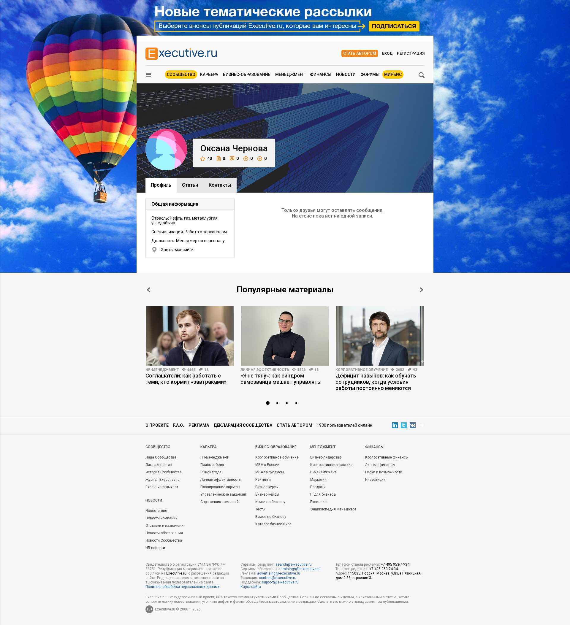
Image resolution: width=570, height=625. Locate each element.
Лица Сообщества (160, 457)
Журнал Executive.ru (162, 480)
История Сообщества (163, 472)
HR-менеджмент (162, 370)
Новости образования (164, 533)
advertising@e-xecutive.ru (278, 573)
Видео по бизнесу (270, 517)
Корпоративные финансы (386, 457)
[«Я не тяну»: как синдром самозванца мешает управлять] (285, 336)
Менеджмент (290, 74)
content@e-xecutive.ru (277, 578)
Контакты (220, 185)
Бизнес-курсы (266, 487)
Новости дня (156, 511)
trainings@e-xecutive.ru (301, 569)
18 (206, 370)
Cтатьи (190, 185)
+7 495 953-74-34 (395, 564)
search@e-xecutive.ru (294, 564)
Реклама (199, 425)
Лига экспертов (158, 465)
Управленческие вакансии (223, 494)
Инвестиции (375, 480)
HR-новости (155, 548)
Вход (387, 53)
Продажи (318, 487)
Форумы (369, 74)
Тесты (260, 509)
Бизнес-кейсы (267, 494)
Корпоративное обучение (361, 370)
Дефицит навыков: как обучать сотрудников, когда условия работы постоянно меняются (375, 381)
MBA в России (267, 465)
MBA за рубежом (269, 472)
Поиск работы (212, 465)
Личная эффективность (264, 370)
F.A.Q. (178, 425)
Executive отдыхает (161, 487)
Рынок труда (210, 472)
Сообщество (181, 74)
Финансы (320, 74)
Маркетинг (319, 480)
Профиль (161, 185)
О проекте (157, 425)
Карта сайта (250, 587)
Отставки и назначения (165, 526)
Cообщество (157, 447)
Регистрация (411, 53)
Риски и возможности (383, 472)
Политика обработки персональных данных (182, 587)
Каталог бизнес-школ (273, 524)
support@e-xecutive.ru (280, 582)
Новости (346, 74)
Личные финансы (380, 465)
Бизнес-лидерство (325, 457)
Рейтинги (263, 480)
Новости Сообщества (163, 540)
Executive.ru (176, 573)
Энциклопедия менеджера (333, 509)
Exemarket (319, 502)
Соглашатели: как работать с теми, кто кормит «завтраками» (186, 378)
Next (422, 290)
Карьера (209, 74)
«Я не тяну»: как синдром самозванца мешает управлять (280, 378)
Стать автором (359, 53)
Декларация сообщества (242, 425)
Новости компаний (161, 518)
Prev (148, 290)
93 (415, 370)
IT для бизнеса (323, 494)
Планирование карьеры (220, 487)
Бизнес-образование (246, 74)
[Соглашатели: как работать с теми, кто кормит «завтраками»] (190, 336)
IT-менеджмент (323, 472)
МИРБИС (393, 74)
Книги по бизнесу (270, 502)
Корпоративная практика (331, 465)
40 (209, 158)
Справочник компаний (219, 502)
